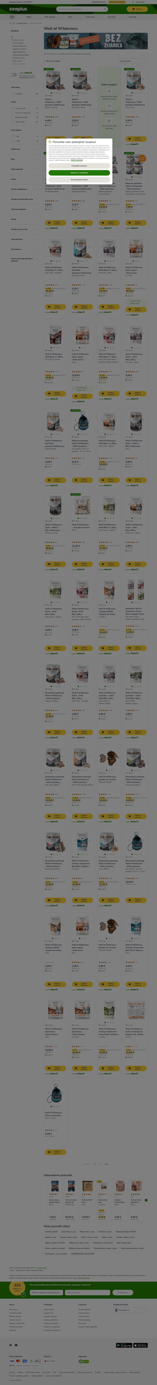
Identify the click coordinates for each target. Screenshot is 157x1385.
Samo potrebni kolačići (79, 180)
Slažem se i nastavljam (79, 173)
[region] (79, 161)
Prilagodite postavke (79, 166)
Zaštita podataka (76, 160)
